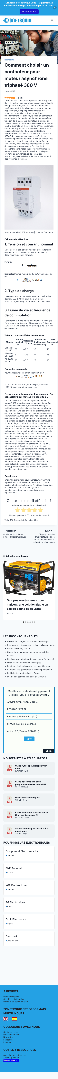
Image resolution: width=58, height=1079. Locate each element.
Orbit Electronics (16, 919)
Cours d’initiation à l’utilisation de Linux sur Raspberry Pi (31, 814)
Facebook (8, 1040)
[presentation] (29, 578)
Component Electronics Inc (22, 851)
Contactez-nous (10, 1032)
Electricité (9, 60)
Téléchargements (11, 1057)
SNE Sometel (14, 868)
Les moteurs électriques (27, 797)
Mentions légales (11, 996)
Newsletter (8, 1037)
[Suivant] (50, 590)
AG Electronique (15, 902)
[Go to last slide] (8, 590)
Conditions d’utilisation (13, 999)
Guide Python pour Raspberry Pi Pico (31, 767)
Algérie (10, 923)
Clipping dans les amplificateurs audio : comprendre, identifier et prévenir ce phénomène (43, 536)
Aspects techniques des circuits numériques (31, 829)
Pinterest (7, 1042)
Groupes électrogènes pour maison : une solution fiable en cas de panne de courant (27, 604)
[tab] (23, 622)
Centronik (12, 936)
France (10, 906)
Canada (10, 855)
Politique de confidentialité (15, 1001)
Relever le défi (29, 11)
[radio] (17, 510)
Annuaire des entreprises (14, 1055)
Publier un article (11, 1034)
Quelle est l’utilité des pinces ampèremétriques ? (14, 535)
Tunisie (10, 872)
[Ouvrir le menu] (52, 20)
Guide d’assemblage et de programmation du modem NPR (30, 783)
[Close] (55, 7)
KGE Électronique (16, 885)
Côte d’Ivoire (12, 940)
